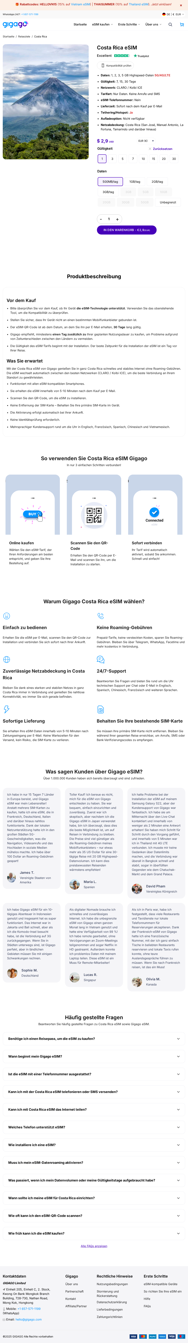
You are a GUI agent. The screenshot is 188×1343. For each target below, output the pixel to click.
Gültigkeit (105, 148)
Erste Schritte (127, 24)
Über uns (151, 24)
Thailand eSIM (138, 4)
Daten (102, 171)
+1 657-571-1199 (29, 14)
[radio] (102, 158)
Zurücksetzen (162, 148)
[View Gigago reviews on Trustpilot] (123, 55)
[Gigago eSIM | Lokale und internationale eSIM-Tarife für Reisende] (17, 24)
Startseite (80, 24)
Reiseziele (24, 36)
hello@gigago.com (29, 1319)
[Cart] (182, 24)
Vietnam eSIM (80, 4)
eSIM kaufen (101, 24)
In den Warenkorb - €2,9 (127, 230)
